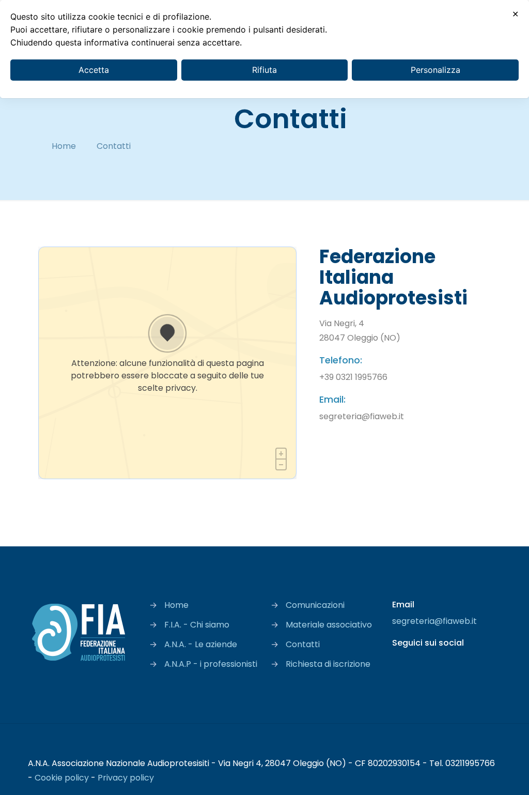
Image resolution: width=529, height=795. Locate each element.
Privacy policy (126, 778)
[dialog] (264, 49)
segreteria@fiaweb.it (434, 621)
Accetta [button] (94, 70)
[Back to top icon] (490, 745)
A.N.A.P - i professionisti (210, 664)
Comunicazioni (315, 605)
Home (64, 146)
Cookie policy (62, 778)
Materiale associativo (329, 625)
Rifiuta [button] (264, 70)
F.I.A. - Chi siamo (196, 625)
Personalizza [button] (435, 70)
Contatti (303, 644)
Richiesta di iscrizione (328, 664)
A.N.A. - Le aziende (200, 644)
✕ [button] (515, 14)
